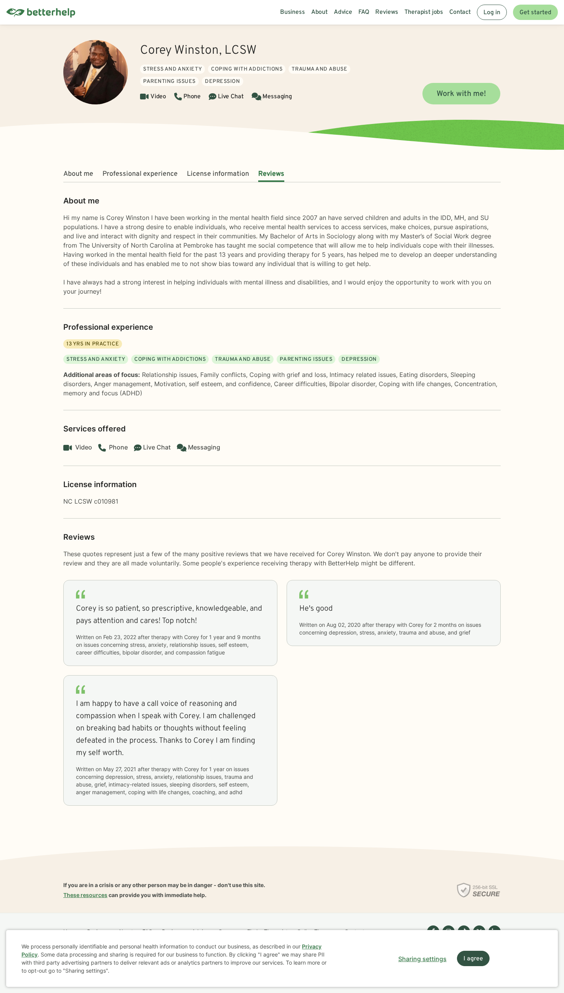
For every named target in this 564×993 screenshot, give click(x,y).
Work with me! (461, 94)
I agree (473, 959)
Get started (535, 13)
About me (78, 174)
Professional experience (140, 174)
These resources (85, 895)
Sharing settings (422, 959)
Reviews (271, 174)
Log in (491, 13)
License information (218, 174)
